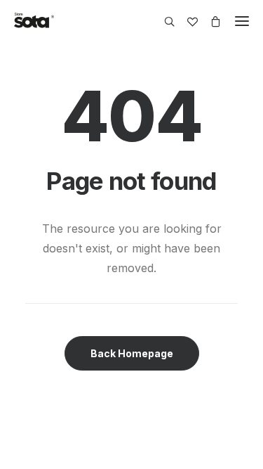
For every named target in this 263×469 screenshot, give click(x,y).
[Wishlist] (186, 21)
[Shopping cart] (209, 21)
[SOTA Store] (34, 21)
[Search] (163, 21)
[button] (242, 21)
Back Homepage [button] (131, 353)
